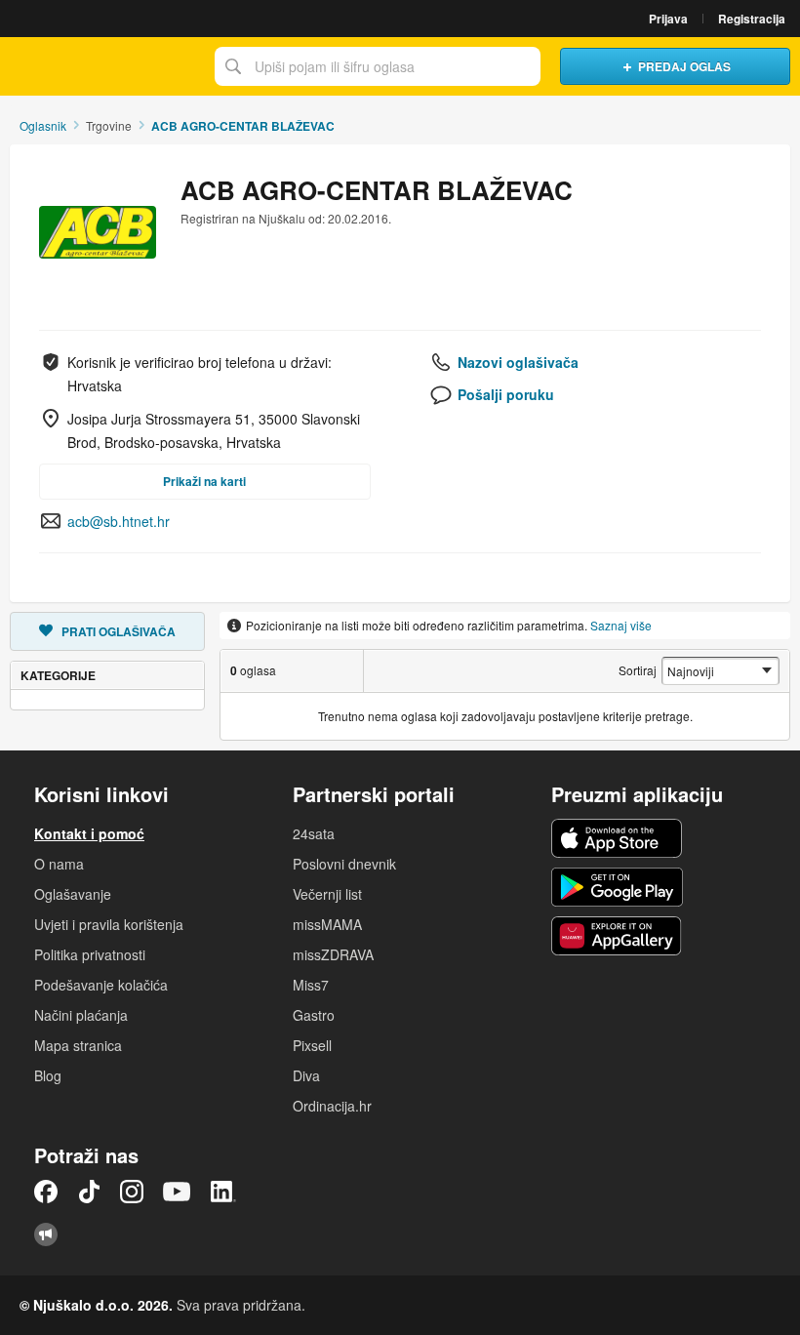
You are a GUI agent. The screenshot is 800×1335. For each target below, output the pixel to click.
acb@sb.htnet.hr (118, 521)
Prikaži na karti (204, 481)
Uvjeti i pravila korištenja (108, 924)
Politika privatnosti (89, 954)
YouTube (176, 1191)
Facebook (46, 1191)
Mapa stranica (78, 1045)
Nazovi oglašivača (518, 362)
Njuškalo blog (46, 1234)
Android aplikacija (617, 887)
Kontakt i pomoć (89, 833)
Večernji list (327, 894)
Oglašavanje (72, 894)
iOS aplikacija (617, 838)
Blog (47, 1075)
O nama (59, 863)
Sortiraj (638, 670)
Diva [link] (306, 1075)
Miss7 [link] (311, 984)
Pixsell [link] (312, 1045)
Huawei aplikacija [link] (617, 935)
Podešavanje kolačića (101, 984)
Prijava (668, 18)
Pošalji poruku (506, 394)
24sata (314, 833)
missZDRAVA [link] (333, 954)
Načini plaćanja (81, 1015)
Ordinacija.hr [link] (332, 1105)
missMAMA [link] (327, 924)
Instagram (131, 1191)
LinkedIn (223, 1191)
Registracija (751, 18)
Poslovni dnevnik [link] (344, 863)
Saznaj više (621, 625)
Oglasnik (43, 125)
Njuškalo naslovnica (102, 66)
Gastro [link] (314, 1015)
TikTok (88, 1191)
